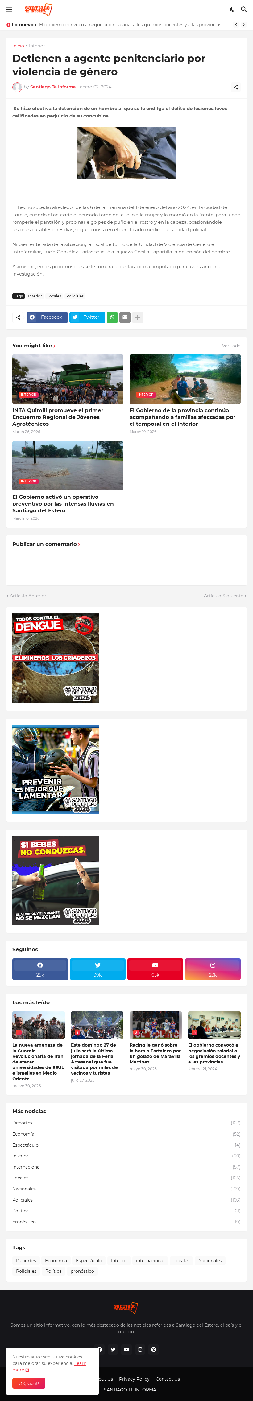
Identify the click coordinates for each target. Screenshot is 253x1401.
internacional (126, 1167)
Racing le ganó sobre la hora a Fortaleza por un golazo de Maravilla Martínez (155, 1053)
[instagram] (140, 1349)
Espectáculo (126, 1145)
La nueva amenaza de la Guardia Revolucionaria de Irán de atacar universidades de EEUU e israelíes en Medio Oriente (38, 1061)
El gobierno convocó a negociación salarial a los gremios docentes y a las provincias (214, 1053)
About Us (103, 1379)
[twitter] (113, 1349)
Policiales (75, 296)
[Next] (244, 25)
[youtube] (126, 1349)
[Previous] (236, 25)
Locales (54, 296)
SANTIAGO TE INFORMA (130, 1390)
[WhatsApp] (112, 317)
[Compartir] (236, 87)
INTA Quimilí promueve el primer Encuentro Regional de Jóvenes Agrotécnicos (57, 417)
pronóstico (126, 1222)
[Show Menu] (8, 9)
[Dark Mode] (232, 9)
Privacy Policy (134, 1379)
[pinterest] (153, 1349)
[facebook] (99, 1349)
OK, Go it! (29, 1383)
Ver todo (231, 346)
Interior (37, 46)
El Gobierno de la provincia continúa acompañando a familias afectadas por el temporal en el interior (182, 417)
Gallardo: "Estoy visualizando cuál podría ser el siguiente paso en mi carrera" (121, 24)
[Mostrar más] (137, 317)
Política (126, 1211)
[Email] (125, 317)
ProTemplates (172, 1390)
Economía (126, 1134)
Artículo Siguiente (223, 596)
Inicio (18, 46)
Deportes (126, 1123)
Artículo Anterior (28, 596)
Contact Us (168, 1379)
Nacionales (126, 1189)
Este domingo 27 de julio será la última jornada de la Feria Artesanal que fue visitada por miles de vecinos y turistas (94, 1059)
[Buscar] (245, 9)
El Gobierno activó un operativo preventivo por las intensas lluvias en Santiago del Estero (63, 504)
